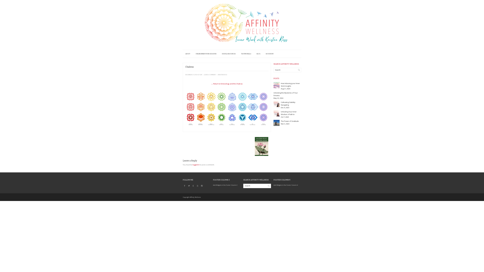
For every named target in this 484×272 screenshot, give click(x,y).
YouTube (197, 186)
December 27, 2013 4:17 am (193, 75)
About (187, 54)
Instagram (202, 186)
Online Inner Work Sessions (206, 54)
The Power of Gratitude (290, 121)
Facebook (185, 186)
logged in (196, 165)
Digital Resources (229, 54)
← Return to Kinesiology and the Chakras (227, 84)
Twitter (189, 186)
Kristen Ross (222, 75)
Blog (258, 54)
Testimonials (246, 54)
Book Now (270, 54)
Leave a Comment (210, 75)
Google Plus (193, 186)
